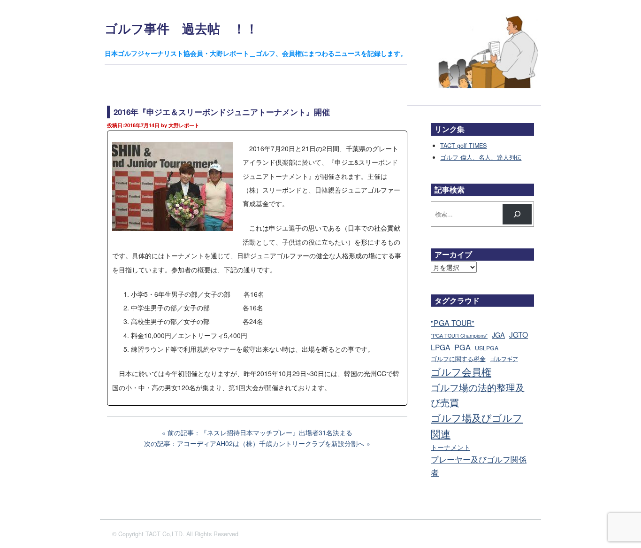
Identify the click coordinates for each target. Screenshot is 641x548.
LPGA (440, 347)
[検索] (517, 214)
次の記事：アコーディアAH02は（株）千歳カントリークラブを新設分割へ (254, 443)
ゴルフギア (504, 359)
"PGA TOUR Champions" (459, 335)
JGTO (518, 334)
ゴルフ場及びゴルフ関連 (477, 425)
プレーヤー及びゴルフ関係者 (479, 465)
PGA (462, 347)
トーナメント (450, 447)
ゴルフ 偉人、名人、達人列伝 (480, 157)
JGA (498, 335)
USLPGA (486, 348)
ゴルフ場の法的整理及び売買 (478, 394)
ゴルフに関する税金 (458, 358)
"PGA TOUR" (452, 322)
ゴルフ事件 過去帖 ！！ (181, 28)
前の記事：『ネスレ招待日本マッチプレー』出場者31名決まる (260, 432)
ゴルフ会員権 (461, 371)
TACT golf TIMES (463, 145)
